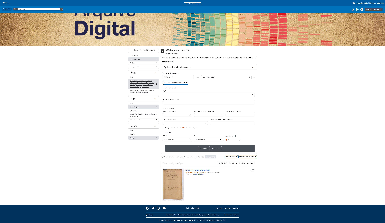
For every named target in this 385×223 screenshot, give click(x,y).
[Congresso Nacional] (192, 208)
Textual (143, 134)
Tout (131, 77)
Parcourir (6, 9)
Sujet (133, 98)
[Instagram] (158, 208)
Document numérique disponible (204, 111)
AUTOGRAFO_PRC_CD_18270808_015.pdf (198, 170)
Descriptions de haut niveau (173, 128)
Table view (211, 157)
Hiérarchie (189, 157)
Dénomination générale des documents (222, 119)
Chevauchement (233, 140)
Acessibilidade (362, 3)
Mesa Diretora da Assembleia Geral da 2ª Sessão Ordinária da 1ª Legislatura (143, 91)
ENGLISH (219, 208)
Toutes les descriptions (191, 128)
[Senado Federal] (192, 4)
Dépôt (164, 91)
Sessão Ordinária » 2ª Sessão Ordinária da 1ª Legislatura (143, 115)
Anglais (143, 63)
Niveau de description (169, 111)
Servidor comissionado (186, 215)
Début (164, 136)
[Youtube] (163, 208)
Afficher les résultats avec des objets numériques (237, 163)
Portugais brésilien (143, 67)
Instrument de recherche (233, 111)
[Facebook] (148, 208)
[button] (354, 3)
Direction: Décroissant (247, 157)
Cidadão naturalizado (143, 120)
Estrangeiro (143, 111)
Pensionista (215, 215)
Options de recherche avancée (178, 67)
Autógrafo (143, 138)
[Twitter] (153, 208)
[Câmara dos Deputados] (187, 208)
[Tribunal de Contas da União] (197, 208)
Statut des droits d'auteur (170, 119)
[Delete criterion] (254, 77)
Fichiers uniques (143, 59)
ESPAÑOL (227, 208)
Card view (200, 157)
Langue (134, 55)
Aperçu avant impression (172, 157)
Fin (195, 136)
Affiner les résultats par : (143, 50)
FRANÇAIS (235, 208)
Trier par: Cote (230, 157)
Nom (133, 72)
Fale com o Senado (376, 3)
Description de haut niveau (171, 99)
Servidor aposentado (202, 215)
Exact (242, 140)
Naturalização (143, 107)
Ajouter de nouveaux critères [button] (175, 83)
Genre (134, 126)
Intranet (150, 215)
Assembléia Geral (199, 174)
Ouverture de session (373, 9)
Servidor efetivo (171, 215)
